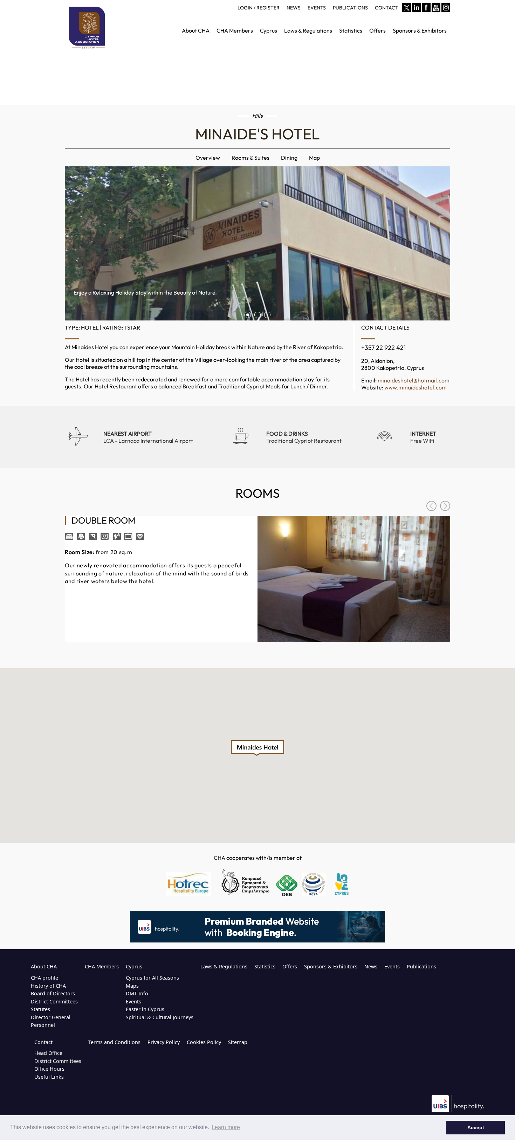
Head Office (48, 1053)
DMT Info (137, 993)
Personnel (43, 1025)
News (370, 966)
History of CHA (48, 985)
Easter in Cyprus (145, 1009)
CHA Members (102, 966)
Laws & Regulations (223, 966)
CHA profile (44, 977)
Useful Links (49, 1076)
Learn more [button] (226, 1127)
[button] (257, 748)
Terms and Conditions (114, 1042)
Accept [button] (475, 1127)
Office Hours (49, 1068)
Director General (50, 1017)
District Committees (54, 1001)
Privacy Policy (163, 1042)
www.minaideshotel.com (415, 387)
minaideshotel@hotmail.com (413, 380)
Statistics (264, 966)
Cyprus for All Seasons (152, 977)
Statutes (40, 1009)
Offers (289, 966)
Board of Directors (53, 993)
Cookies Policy (204, 1042)
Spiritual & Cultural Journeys (159, 1017)
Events (133, 1001)
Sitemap (237, 1042)
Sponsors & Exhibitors (330, 966)
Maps (132, 985)
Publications (421, 966)
